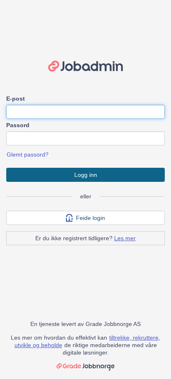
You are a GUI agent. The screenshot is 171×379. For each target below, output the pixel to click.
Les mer (125, 238)
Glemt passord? (28, 154)
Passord (17, 125)
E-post (15, 98)
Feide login (90, 218)
